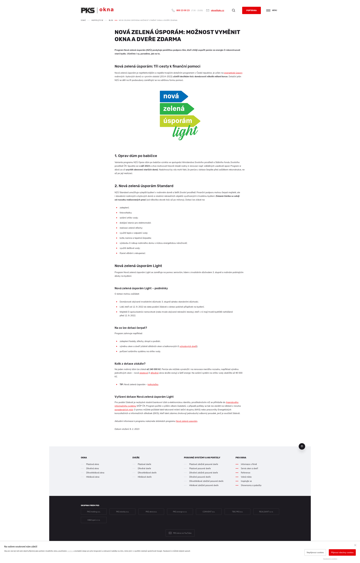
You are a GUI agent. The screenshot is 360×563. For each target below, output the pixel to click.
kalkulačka (153, 384)
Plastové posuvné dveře (200, 468)
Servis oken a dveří (249, 468)
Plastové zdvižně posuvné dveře (203, 464)
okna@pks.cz (217, 10)
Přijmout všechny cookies (342, 552)
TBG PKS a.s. (237, 512)
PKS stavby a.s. (122, 512)
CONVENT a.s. (209, 512)
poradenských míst (124, 409)
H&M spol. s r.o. (93, 520)
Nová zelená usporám (186, 421)
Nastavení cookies (330, 559)
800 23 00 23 (183, 10)
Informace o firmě (249, 464)
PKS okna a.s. (151, 512)
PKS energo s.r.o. (180, 512)
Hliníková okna (92, 477)
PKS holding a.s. (93, 512)
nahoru (302, 446)
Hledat (233, 10)
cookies (70, 551)
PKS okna (241, 457)
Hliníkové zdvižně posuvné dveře (204, 485)
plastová (144, 373)
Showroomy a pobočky (251, 485)
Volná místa (246, 477)
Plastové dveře (144, 464)
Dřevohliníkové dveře (147, 472)
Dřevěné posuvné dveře (200, 477)
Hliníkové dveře (145, 477)
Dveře (136, 457)
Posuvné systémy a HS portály (202, 457)
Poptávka (251, 10)
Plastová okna (92, 464)
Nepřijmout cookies (315, 552)
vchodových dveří (188, 346)
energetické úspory (233, 72)
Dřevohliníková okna (95, 472)
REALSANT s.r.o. (266, 512)
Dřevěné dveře (144, 468)
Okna (84, 457)
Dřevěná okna (92, 468)
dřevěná (154, 373)
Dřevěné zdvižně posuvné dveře (203, 472)
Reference (245, 472)
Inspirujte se (246, 481)
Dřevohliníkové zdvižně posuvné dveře (206, 481)
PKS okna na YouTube (182, 533)
